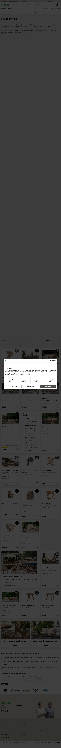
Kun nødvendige (13, 386)
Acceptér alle (48, 386)
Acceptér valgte (30, 386)
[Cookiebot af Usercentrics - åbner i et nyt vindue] (51, 361)
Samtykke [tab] (13, 364)
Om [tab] (48, 364)
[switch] (23, 381)
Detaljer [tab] (30, 364)
